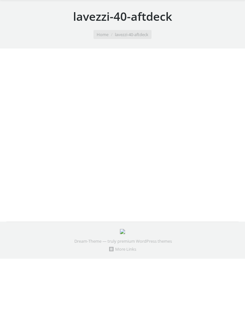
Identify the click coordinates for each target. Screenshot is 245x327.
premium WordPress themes (144, 241)
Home (102, 34)
